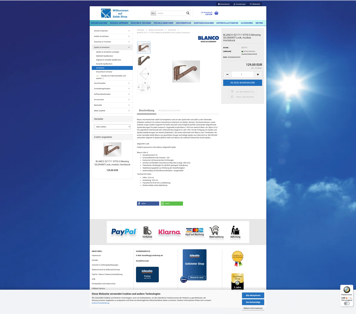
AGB (93, 279)
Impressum (96, 255)
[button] (224, 4)
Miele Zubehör (99, 111)
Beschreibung (146, 110)
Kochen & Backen (99, 23)
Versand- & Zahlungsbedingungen (105, 265)
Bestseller (98, 105)
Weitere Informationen (253, 308)
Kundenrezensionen (169, 110)
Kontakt (95, 260)
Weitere (259, 23)
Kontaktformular (142, 261)
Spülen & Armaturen (163, 23)
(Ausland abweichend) (249, 54)
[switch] (347, 303)
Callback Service (98, 288)
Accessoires (247, 23)
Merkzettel (256, 4)
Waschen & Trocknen (141, 23)
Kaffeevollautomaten (227, 23)
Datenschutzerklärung (100, 303)
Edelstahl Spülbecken (104, 56)
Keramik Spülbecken (104, 64)
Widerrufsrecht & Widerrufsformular (106, 270)
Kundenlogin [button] (240, 4)
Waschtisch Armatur (104, 72)
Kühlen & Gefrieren (119, 23)
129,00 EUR (112, 170)
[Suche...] (188, 13)
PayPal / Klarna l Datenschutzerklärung (107, 274)
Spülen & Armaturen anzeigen (107, 52)
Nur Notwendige (253, 302)
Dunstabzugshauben (204, 23)
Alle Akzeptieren (253, 295)
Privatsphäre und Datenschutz (103, 284)
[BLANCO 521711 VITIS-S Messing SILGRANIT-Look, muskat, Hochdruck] (186, 67)
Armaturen (100, 68)
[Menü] (351, 286)
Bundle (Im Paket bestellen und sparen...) (111, 77)
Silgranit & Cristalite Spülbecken (108, 60)
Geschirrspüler (183, 23)
